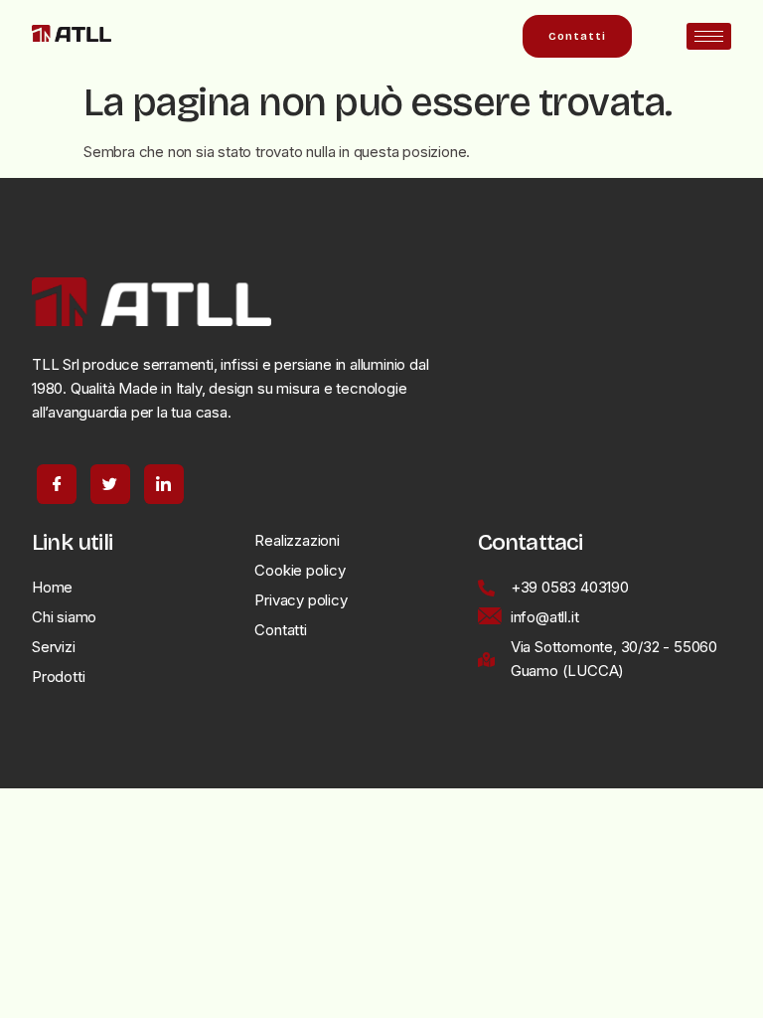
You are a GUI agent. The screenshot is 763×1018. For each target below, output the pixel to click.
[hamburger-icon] (709, 36)
